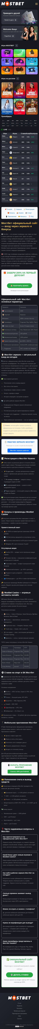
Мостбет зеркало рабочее (19, 450)
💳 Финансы (22, 216)
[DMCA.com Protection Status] (19, 1027)
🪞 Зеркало (18, 209)
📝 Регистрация (29, 209)
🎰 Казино (20, 213)
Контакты (19, 1008)
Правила (19, 1006)
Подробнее (7, 36)
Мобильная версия (19, 1011)
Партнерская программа (19, 1013)
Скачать (19, 1018)
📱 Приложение (11, 216)
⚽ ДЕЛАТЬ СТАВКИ (19, 975)
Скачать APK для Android (19, 771)
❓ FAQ (30, 216)
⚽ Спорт (28, 213)
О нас (19, 1003)
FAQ (19, 1016)
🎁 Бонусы (11, 213)
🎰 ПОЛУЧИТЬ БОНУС (19, 286)
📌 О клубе (8, 209)
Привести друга (9, 20)
